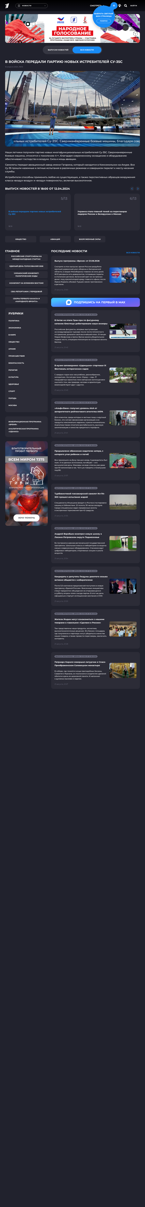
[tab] (58, 50)
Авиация (55, 239)
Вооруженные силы (90, 239)
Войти (133, 6)
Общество (20, 239)
